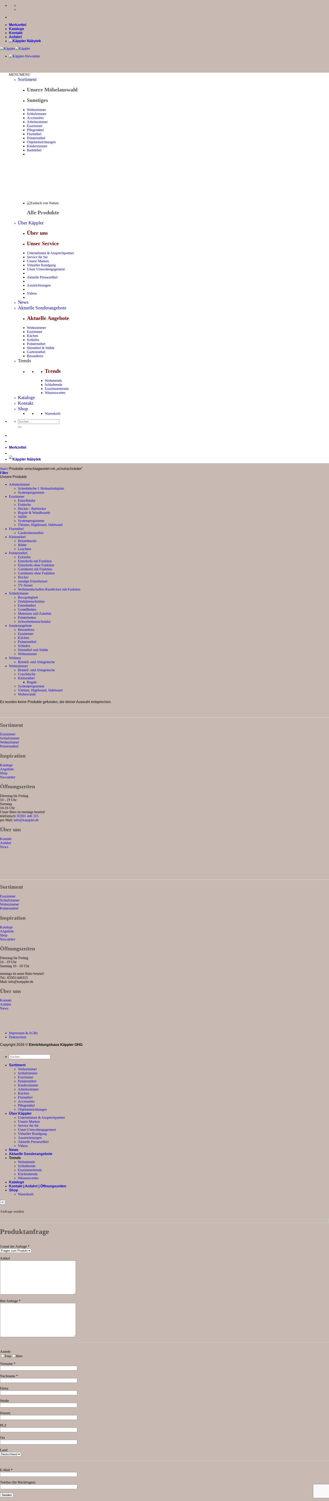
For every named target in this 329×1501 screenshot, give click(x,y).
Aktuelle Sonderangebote (42, 308)
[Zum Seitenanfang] (2, 1050)
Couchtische (26, 674)
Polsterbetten (27, 617)
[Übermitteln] (19, 427)
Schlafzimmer (36, 114)
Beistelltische (27, 541)
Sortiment (27, 79)
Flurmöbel (34, 134)
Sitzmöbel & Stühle (40, 348)
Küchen (32, 336)
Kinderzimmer (37, 146)
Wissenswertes (55, 393)
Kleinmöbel (17, 537)
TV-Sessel (25, 585)
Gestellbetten (27, 609)
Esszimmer (34, 126)
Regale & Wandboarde (34, 513)
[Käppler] (15, 48)
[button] (19, 74)
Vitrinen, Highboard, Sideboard (40, 525)
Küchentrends (28, 1174)
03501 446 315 (27, 816)
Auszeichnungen (39, 285)
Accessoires (35, 118)
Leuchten (24, 549)
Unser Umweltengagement (46, 269)
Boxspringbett (28, 597)
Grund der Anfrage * (15, 1246)
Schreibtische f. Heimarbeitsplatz (41, 488)
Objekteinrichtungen (41, 142)
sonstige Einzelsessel (32, 581)
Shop (23, 408)
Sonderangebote (20, 626)
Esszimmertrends (57, 389)
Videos (32, 293)
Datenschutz (17, 1037)
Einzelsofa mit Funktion (35, 561)
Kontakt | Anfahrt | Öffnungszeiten (37, 1186)
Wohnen (15, 658)
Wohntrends (53, 380)
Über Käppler (31, 223)
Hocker (23, 577)
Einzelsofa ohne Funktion (36, 565)
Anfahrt (15, 37)
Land (3, 1450)
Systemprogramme (31, 492)
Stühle (22, 517)
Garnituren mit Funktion (35, 569)
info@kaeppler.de (26, 820)
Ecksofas (24, 557)
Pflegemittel (35, 130)
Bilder (22, 545)
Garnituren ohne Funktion (36, 573)
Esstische (24, 504)
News (23, 302)
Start (3, 469)
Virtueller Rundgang (41, 265)
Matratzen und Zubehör (34, 613)
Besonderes (35, 356)
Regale (32, 682)
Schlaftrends (53, 385)
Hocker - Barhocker (32, 508)
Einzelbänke (26, 500)
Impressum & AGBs (23, 1033)
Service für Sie (37, 257)
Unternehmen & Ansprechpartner (50, 253)
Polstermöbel (36, 138)
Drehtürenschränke (31, 601)
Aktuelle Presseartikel (42, 277)
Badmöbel (34, 150)
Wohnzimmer (36, 110)
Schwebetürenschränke (34, 621)
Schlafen (33, 340)
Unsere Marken (38, 261)
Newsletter (7, 777)
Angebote (7, 769)
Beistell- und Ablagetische (36, 662)
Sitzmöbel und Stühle (33, 650)
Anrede (5, 1351)
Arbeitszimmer (37, 122)
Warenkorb (52, 413)
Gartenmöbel (36, 352)
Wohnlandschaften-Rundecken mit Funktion (49, 589)
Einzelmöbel (27, 605)
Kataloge (16, 29)
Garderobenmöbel (30, 533)
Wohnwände (27, 694)
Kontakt (15, 33)
